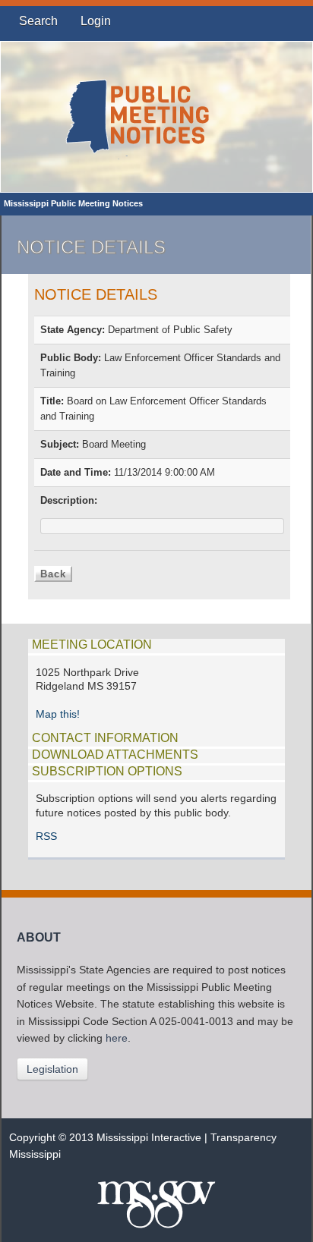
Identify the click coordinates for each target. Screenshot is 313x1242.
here (117, 1038)
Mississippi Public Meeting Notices (73, 203)
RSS (46, 836)
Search (38, 20)
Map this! (58, 714)
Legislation (52, 1069)
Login (96, 20)
